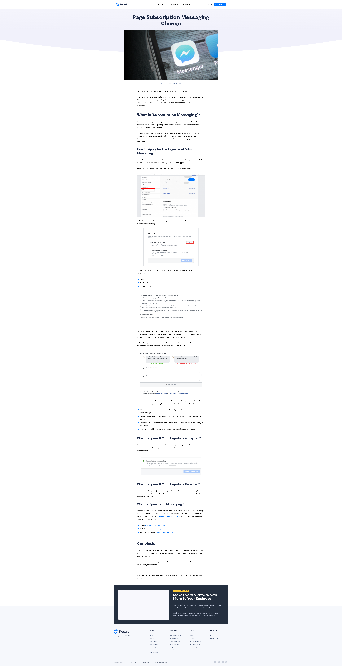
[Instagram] (218, 662)
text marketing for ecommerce (168, 516)
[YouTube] (226, 662)
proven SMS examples (165, 532)
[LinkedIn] (222, 662)
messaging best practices (155, 525)
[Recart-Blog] (121, 4)
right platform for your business (158, 529)
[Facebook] (214, 662)
